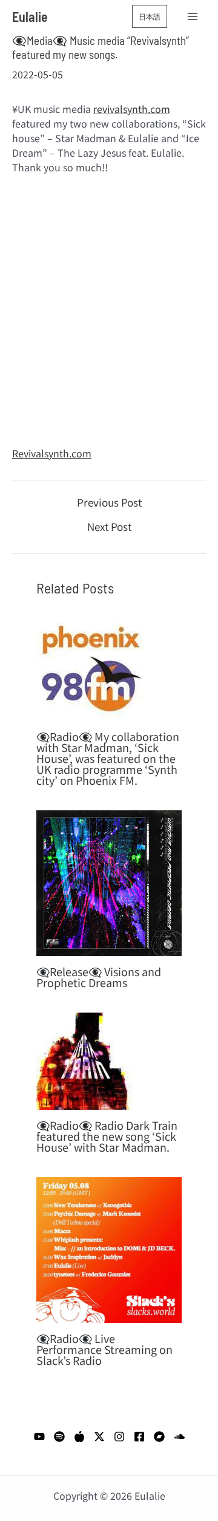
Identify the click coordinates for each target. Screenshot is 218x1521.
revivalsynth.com (131, 108)
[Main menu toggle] (192, 16)
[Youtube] (39, 1436)
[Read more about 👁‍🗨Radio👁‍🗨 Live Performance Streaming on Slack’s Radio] (109, 1248)
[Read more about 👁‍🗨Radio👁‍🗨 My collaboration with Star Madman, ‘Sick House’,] (90, 664)
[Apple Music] (79, 1436)
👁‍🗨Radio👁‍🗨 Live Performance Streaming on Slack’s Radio (104, 1349)
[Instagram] (119, 1436)
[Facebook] (139, 1436)
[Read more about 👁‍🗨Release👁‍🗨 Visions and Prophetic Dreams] (109, 881)
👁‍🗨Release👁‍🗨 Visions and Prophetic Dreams (98, 976)
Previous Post (109, 502)
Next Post (109, 526)
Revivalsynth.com (51, 453)
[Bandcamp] (159, 1436)
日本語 (149, 16)
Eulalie (30, 16)
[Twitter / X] (99, 1436)
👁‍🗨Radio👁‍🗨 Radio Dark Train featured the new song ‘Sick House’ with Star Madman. (106, 1136)
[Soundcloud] (179, 1436)
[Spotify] (59, 1436)
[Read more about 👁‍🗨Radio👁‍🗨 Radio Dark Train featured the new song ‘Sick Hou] (84, 1059)
